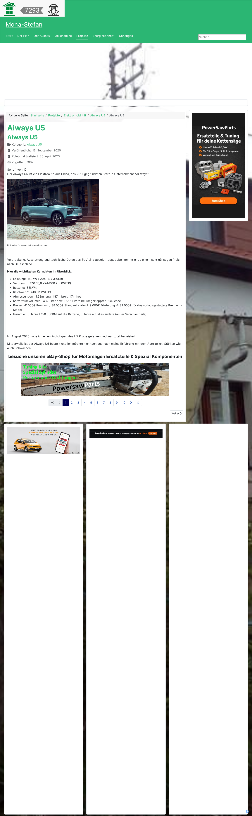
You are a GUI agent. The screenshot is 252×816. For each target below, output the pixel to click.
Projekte (82, 36)
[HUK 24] (43, 440)
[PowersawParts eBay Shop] (95, 379)
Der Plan (23, 36)
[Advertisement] (126, 70)
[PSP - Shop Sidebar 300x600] (218, 165)
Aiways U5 (34, 144)
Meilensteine (63, 36)
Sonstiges (126, 36)
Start (9, 36)
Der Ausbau (42, 36)
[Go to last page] (138, 402)
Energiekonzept (104, 36)
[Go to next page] (131, 402)
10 (123, 402)
